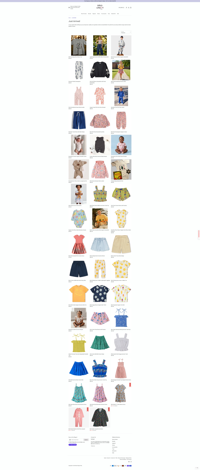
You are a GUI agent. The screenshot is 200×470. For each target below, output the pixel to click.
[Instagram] (101, 243)
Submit (107, 238)
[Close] (112, 225)
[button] (199, 234)
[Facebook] (99, 243)
